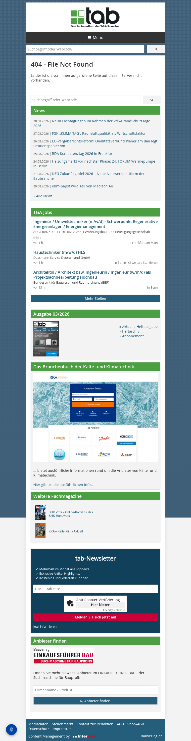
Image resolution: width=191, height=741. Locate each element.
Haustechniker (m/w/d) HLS (59, 252)
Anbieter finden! (97, 700)
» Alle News (42, 196)
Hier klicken (100, 604)
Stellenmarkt (62, 724)
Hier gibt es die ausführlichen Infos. (63, 484)
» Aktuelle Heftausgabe (138, 326)
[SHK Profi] (42, 514)
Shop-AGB (135, 724)
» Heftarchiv (129, 331)
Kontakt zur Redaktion (95, 724)
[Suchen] (156, 49)
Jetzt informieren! (45, 626)
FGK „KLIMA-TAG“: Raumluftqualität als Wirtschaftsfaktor (89, 133)
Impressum (62, 728)
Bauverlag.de (152, 736)
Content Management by (49, 736)
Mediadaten (38, 724)
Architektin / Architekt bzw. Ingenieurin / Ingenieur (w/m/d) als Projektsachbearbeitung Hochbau (92, 274)
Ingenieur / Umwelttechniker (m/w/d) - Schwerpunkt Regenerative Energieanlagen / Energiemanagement (95, 224)
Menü (98, 37)
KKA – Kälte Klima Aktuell (66, 531)
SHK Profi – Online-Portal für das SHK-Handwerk (71, 514)
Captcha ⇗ (114, 610)
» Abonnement (131, 336)
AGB (120, 724)
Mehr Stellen (95, 298)
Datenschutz (38, 728)
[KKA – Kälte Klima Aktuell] (42, 531)
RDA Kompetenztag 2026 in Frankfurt (73, 153)
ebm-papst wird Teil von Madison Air (73, 186)
